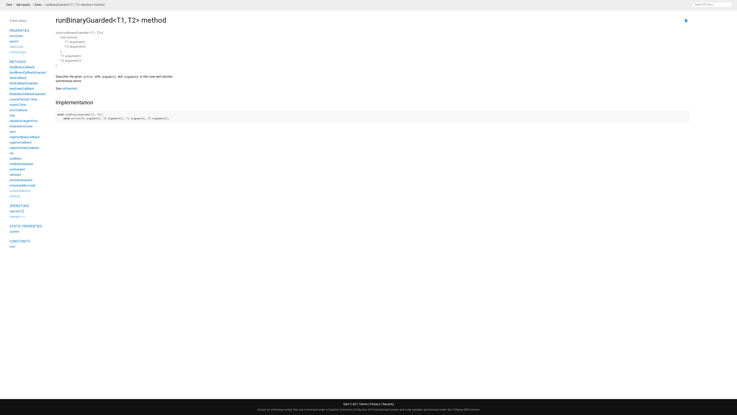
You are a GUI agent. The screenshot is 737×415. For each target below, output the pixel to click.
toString (15, 196)
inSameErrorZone (21, 126)
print (13, 132)
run (12, 153)
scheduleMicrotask (23, 185)
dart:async (23, 5)
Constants (20, 241)
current (14, 231)
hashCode (16, 47)
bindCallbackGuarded (24, 83)
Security (388, 404)
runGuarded (17, 169)
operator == (17, 216)
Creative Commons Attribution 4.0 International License (363, 409)
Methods (18, 62)
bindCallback (18, 78)
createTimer (18, 105)
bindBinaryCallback (22, 67)
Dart (9, 5)
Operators (19, 206)
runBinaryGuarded (21, 164)
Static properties (26, 226)
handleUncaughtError (24, 121)
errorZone (16, 36)
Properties (19, 31)
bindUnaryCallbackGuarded (27, 94)
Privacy (375, 404)
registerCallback (21, 142)
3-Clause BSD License (466, 409)
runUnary (15, 175)
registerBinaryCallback (25, 137)
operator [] (17, 211)
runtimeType (18, 52)
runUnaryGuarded (21, 180)
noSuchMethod (20, 191)
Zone (37, 5)
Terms (363, 404)
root (12, 246)
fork (12, 115)
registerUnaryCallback (24, 148)
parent (14, 41)
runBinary (16, 158)
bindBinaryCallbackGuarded (28, 72)
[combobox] (712, 5)
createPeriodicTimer (24, 99)
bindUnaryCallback (22, 88)
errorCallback (18, 110)
